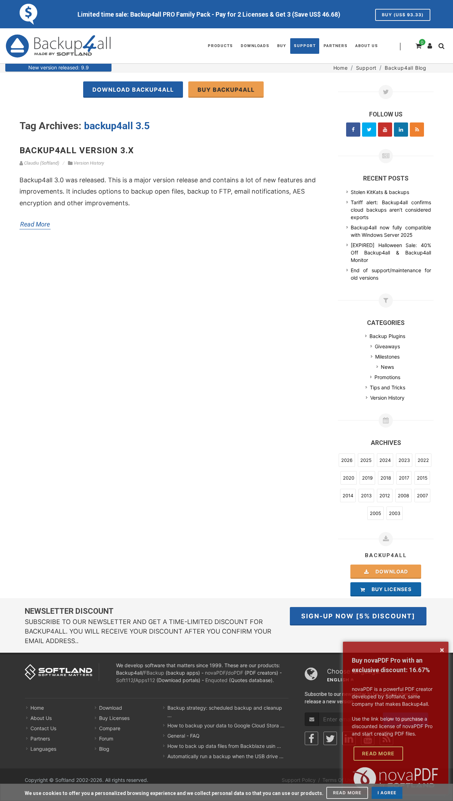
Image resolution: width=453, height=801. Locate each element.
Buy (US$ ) (403, 14)
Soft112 (124, 680)
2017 (404, 478)
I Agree (387, 792)
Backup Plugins (387, 336)
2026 (346, 460)
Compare (109, 728)
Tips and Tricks (387, 387)
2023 (404, 460)
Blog (104, 749)
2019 (367, 478)
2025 (366, 460)
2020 (348, 478)
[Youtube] (385, 129)
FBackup (154, 673)
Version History (387, 398)
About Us (41, 718)
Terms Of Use (338, 780)
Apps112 (145, 680)
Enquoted (216, 680)
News (387, 367)
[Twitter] (369, 129)
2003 (394, 513)
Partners (40, 739)
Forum (106, 739)
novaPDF (215, 673)
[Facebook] (353, 129)
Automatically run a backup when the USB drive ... (225, 756)
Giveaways (387, 346)
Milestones (387, 357)
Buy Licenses (389, 589)
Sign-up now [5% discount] (358, 616)
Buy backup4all (225, 89)
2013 (366, 495)
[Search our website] (443, 48)
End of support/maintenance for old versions (391, 274)
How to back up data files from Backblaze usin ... (224, 746)
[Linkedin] (401, 129)
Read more (347, 792)
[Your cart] (417, 44)
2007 (422, 495)
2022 (423, 460)
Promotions (387, 377)
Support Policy (299, 780)
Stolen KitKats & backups (380, 192)
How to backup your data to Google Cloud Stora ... (226, 725)
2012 (384, 495)
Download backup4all (133, 89)
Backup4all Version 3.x (76, 150)
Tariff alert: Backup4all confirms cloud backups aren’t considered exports (391, 209)
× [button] (442, 649)
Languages (43, 749)
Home (37, 708)
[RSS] (417, 129)
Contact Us (43, 728)
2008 (403, 495)
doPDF (235, 673)
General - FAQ (183, 736)
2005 (375, 513)
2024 (385, 460)
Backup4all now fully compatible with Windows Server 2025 (391, 231)
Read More (35, 224)
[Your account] (430, 43)
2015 (422, 478)
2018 (385, 478)
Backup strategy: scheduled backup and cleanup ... (224, 711)
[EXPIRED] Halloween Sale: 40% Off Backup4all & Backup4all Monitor (391, 252)
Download (389, 571)
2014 (348, 495)
